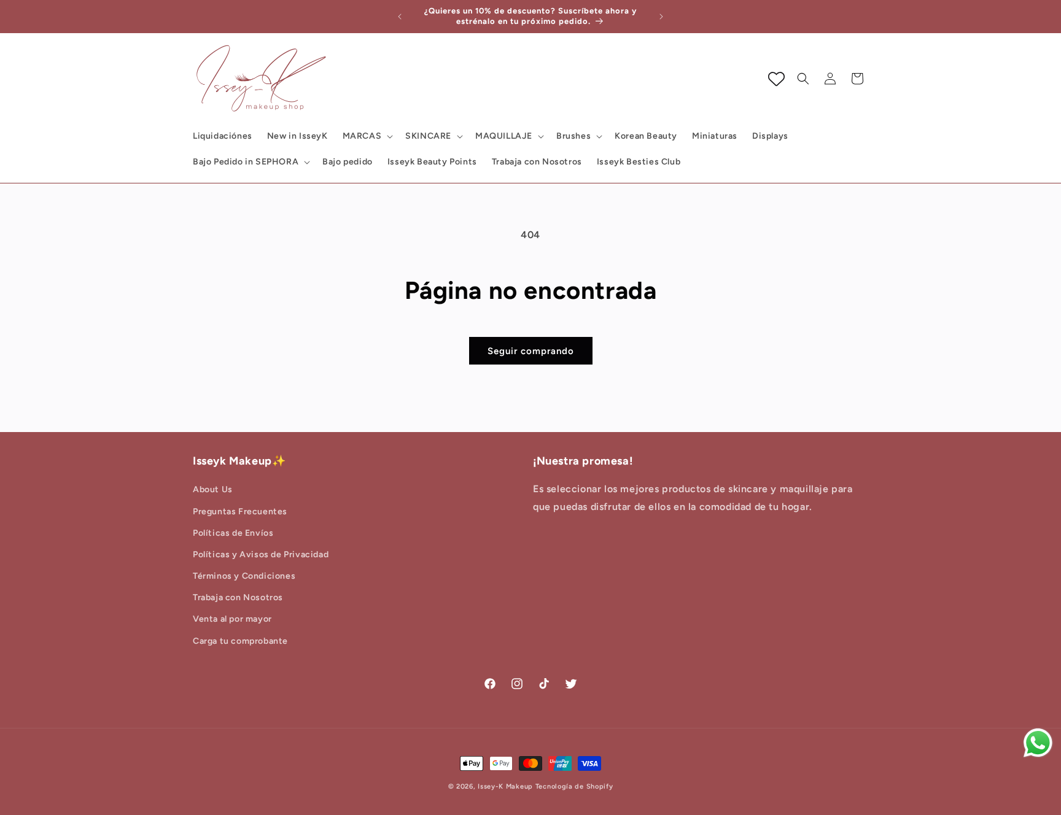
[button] (366, 136)
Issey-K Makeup (505, 786)
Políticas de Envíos (233, 533)
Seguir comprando (531, 351)
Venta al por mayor (232, 619)
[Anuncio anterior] (399, 16)
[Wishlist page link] (776, 79)
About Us (213, 490)
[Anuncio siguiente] (661, 16)
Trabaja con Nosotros (238, 598)
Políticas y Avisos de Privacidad (260, 554)
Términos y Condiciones (244, 576)
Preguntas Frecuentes (240, 511)
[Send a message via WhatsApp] (1038, 743)
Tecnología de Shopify (574, 786)
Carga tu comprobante (240, 641)
